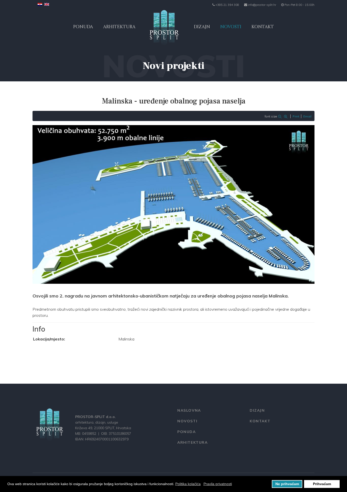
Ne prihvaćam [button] (287, 484)
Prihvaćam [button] (322, 484)
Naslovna (189, 410)
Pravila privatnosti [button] (217, 484)
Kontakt (262, 27)
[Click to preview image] (173, 204)
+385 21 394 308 (227, 5)
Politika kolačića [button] (188, 484)
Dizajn (202, 27)
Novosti (230, 27)
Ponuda (83, 27)
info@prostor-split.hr (262, 5)
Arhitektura (119, 27)
